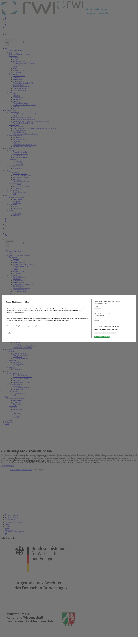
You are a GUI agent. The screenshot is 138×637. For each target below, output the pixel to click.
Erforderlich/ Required (15, 326)
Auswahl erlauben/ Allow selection (105, 333)
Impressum (97, 308)
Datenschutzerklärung (100, 303)
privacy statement (99, 315)
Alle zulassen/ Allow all (102, 336)
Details (9, 333)
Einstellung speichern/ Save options (108, 326)
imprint (96, 320)
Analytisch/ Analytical (32, 326)
